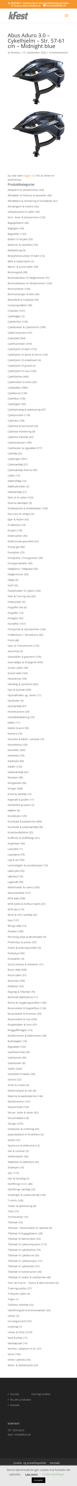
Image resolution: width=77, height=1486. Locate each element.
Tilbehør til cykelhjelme (22, 1249)
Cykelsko (13, 420)
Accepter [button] (38, 1480)
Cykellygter (14, 404)
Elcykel (12, 530)
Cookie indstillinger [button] (53, 1474)
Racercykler (14, 975)
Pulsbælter (14, 958)
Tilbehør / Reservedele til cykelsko (28, 1228)
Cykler (11, 475)
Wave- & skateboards (20, 1365)
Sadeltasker (15, 1063)
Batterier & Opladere (20, 244)
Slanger (12, 1123)
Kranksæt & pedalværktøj (23, 827)
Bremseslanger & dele (21, 294)
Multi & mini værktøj (20, 914)
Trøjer (11, 1299)
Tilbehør (13, 1222)
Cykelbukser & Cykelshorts (23, 327)
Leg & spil (13, 859)
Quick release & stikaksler (23, 964)
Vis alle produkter (20, 1399)
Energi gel (14, 547)
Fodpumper (15, 601)
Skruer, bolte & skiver (20, 1112)
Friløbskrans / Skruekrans (23, 634)
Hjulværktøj (14, 706)
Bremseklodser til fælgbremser (26, 277)
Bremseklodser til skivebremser (26, 283)
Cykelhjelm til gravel (20, 365)
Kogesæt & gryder (18, 799)
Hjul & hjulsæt (16, 689)
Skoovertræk (15, 1107)
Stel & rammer (16, 1151)
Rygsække (13, 1046)
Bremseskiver (16, 288)
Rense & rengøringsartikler (24, 1002)
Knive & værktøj (17, 794)
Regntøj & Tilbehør (19, 991)
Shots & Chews (16, 1085)
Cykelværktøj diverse (20, 470)
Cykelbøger (14, 316)
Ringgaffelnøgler (17, 1030)
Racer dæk (14, 969)
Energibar (14, 552)
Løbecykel (13, 871)
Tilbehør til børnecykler (22, 1238)
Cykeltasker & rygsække (22, 448)
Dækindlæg (14, 481)
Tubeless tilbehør (18, 1304)
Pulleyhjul (14, 953)
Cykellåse (13, 398)
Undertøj (13, 1326)
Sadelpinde (14, 1057)
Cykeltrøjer (14, 459)
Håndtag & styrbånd (20, 684)
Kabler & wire (16, 728)
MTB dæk (13, 898)
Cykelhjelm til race (19, 371)
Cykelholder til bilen (20, 382)
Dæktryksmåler (17, 486)
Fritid (11, 640)
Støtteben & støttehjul (21, 1162)
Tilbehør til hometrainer (22, 1271)
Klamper (13, 777)
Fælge (11, 580)
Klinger (12, 788)
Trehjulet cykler (17, 1293)
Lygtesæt (13, 882)
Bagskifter (14, 234)
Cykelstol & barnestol (20, 426)
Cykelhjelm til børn (19, 349)
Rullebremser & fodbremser (24, 1035)
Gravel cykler (15, 667)
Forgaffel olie (15, 607)
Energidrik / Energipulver (23, 558)
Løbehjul (13, 876)
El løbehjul (14, 525)
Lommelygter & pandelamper (25, 865)
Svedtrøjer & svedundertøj (23, 1195)
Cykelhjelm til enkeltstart (22, 360)
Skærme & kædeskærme (22, 1096)
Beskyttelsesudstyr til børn (24, 256)
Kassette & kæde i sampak (23, 739)
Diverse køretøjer (18, 503)
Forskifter (13, 623)
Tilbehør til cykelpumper (22, 1261)
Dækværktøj (15, 492)
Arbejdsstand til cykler (21, 211)
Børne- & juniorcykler (20, 266)
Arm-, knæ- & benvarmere (23, 217)
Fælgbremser (15, 574)
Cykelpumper (16, 415)
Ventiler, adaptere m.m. (22, 1348)
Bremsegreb (15, 272)
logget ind (30, 175)
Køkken (12, 810)
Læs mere (31, 1474)
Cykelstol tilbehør (18, 437)
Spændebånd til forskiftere (24, 1134)
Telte (11, 1211)
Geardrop (13, 651)
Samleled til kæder (19, 1074)
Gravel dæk (14, 673)
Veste (11, 1354)
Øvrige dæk (14, 925)
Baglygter (13, 228)
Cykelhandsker (16, 343)
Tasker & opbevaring (20, 1206)
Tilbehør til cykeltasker (21, 1266)
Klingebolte (14, 783)
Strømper (13, 1167)
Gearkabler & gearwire (21, 656)
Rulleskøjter (15, 1041)
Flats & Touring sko (19, 596)
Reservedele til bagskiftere (24, 1008)
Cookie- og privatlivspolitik (29, 1463)
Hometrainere (16, 711)
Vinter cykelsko (16, 1359)
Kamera (12, 733)
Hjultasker (14, 700)
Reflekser (13, 986)
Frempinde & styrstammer (23, 629)
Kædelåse (13, 755)
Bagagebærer (16, 223)
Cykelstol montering (20, 431)
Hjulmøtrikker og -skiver (22, 695)
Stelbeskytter (15, 1156)
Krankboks (14, 816)
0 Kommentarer (58, 52)
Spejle (11, 1140)
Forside (14, 1394)
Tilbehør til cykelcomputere (24, 1244)
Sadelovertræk (16, 1052)
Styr (10, 1173)
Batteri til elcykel (18, 239)
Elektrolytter (15, 535)
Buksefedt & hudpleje (21, 299)
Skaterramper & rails (20, 1090)
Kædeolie (13, 761)
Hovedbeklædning (18, 717)
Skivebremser (16, 1101)
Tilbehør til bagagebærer (23, 1233)
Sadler (11, 1068)
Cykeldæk (13, 338)
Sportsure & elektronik (21, 1145)
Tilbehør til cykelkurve (21, 1255)
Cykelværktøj (15, 464)
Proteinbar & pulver (19, 942)
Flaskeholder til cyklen (21, 590)
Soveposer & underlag (21, 1129)
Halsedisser (15, 678)
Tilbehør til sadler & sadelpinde (27, 1277)
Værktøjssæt (15, 1343)
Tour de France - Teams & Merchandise (31, 1282)
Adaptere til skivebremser (23, 190)
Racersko (13, 980)
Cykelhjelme (15, 376)
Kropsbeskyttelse (18, 832)
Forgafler (13, 613)
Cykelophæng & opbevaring (24, 409)
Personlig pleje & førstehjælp (25, 937)
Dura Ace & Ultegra (19, 514)
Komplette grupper (19, 805)
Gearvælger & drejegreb (22, 662)
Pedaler (12, 931)
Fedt (10, 585)
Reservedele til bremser (22, 1013)
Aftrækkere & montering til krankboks (30, 201)
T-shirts (12, 1200)
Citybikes (13, 310)
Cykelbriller (14, 321)
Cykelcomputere (17, 332)
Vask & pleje (15, 1337)
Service (12, 1079)
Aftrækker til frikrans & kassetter (27, 195)
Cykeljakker (14, 387)
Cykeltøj (12, 453)
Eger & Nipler (16, 519)
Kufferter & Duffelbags (21, 838)
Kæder (12, 766)
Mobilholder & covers (20, 887)
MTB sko (13, 909)
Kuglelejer (14, 843)
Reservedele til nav (19, 1019)
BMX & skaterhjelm (19, 261)
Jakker (11, 722)
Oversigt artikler (41, 1394)
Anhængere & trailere (21, 206)
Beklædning (15, 250)
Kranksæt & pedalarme (21, 821)
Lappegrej (14, 854)
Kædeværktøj (15, 772)
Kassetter (13, 750)
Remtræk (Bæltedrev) (20, 997)
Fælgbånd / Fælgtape (20, 568)
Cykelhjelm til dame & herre (24, 354)
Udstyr (12, 1315)
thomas (15, 52)
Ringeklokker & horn (20, 1024)
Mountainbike (16, 892)
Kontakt (14, 1405)
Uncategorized (16, 1321)
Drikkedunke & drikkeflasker (24, 508)
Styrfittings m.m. (17, 1184)
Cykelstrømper (16, 442)
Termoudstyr (15, 1217)
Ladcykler (13, 849)
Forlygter (13, 618)
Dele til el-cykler (17, 497)
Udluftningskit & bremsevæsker (26, 1310)
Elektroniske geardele (20, 541)
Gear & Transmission (20, 645)
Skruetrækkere (16, 1118)
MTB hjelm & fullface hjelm (24, 904)
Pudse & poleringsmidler (22, 947)
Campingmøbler (17, 305)
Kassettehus (15, 744)
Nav (10, 920)
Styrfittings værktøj (19, 1189)
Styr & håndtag (17, 1178)
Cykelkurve (14, 393)
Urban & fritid (16, 1332)
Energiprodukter (17, 563)
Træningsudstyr (17, 1288)
